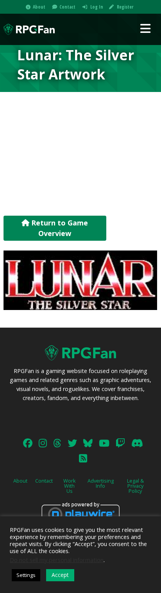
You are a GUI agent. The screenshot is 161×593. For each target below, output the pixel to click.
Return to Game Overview (58, 228)
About (39, 7)
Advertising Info (101, 483)
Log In (96, 7)
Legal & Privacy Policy (135, 485)
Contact (67, 7)
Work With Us (69, 485)
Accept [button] (60, 575)
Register (125, 7)
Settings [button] (26, 575)
